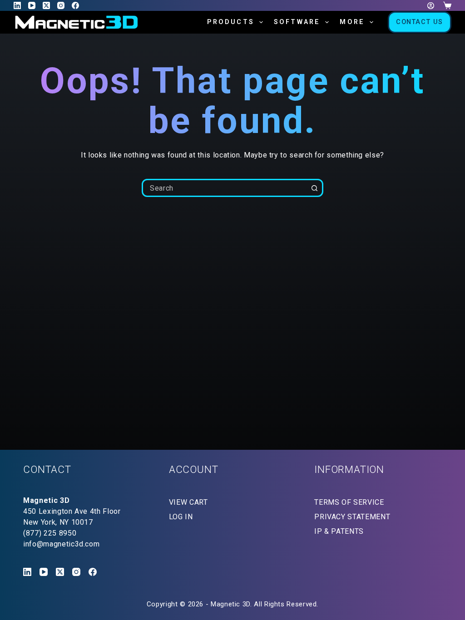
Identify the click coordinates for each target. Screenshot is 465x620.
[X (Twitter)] (46, 5)
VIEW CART (188, 502)
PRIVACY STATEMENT (352, 516)
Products (230, 22)
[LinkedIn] (17, 5)
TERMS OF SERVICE (349, 502)
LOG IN (181, 516)
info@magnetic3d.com (61, 544)
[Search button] (314, 188)
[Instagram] (60, 5)
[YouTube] (31, 5)
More (352, 22)
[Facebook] (75, 5)
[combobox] (225, 188)
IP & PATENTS (339, 531)
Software (297, 22)
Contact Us (419, 22)
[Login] (430, 5)
